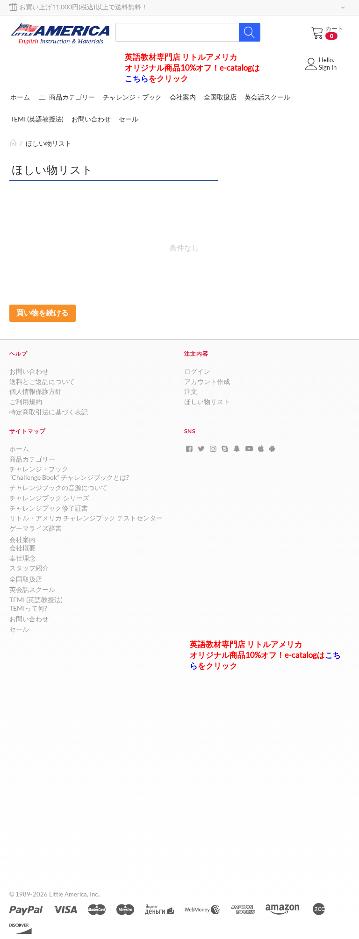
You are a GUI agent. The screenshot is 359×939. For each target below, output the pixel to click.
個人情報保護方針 (35, 391)
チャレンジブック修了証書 (48, 508)
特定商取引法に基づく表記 (48, 412)
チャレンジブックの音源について (58, 487)
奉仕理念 (22, 558)
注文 (190, 391)
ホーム (13, 143)
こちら (137, 78)
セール (19, 629)
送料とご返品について (42, 381)
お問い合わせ (29, 371)
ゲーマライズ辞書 (35, 528)
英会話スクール (32, 589)
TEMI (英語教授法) (36, 600)
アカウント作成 (207, 381)
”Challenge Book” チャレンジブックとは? (69, 477)
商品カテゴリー (71, 97)
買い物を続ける (42, 312)
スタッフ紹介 (29, 568)
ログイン (197, 371)
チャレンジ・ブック (38, 469)
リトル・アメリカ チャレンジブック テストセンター (86, 518)
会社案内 (22, 539)
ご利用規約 (25, 401)
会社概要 (22, 548)
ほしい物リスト (207, 401)
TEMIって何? (28, 608)
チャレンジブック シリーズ (49, 498)
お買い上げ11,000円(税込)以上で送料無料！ (83, 7)
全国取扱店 (25, 579)
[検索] (249, 32)
